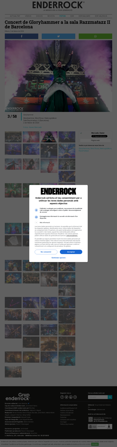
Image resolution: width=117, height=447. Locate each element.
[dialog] (58, 223)
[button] (58, 222)
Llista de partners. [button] (72, 235)
